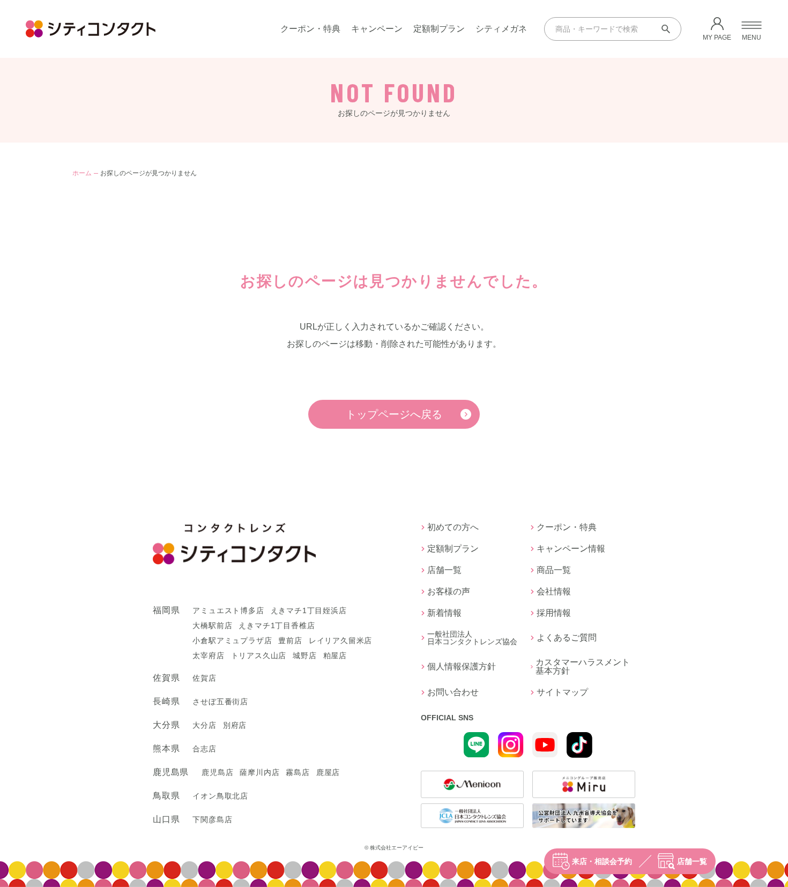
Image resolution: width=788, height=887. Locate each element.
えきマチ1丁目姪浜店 (309, 610)
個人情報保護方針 (461, 666)
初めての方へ (453, 527)
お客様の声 (448, 591)
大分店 (204, 725)
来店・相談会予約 (602, 861)
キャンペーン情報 (571, 549)
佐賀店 (204, 678)
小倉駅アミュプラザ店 (232, 640)
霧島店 (297, 772)
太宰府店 (208, 655)
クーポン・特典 (310, 28)
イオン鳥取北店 (220, 796)
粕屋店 (335, 655)
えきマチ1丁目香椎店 (277, 625)
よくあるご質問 (567, 637)
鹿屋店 (328, 772)
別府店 (235, 725)
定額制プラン (439, 28)
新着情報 (444, 613)
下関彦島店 (212, 819)
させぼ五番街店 (220, 701)
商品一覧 (554, 570)
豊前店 (290, 640)
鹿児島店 (217, 772)
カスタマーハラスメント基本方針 (583, 666)
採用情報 (554, 613)
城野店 (304, 655)
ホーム (82, 173)
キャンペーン (377, 28)
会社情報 (554, 591)
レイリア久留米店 (340, 640)
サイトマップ (562, 692)
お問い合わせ (453, 692)
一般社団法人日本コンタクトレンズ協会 (472, 637)
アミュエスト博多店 (228, 610)
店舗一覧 (692, 861)
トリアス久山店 (259, 655)
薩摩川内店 (259, 772)
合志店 (204, 748)
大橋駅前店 (212, 625)
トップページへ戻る (394, 414)
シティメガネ (501, 28)
